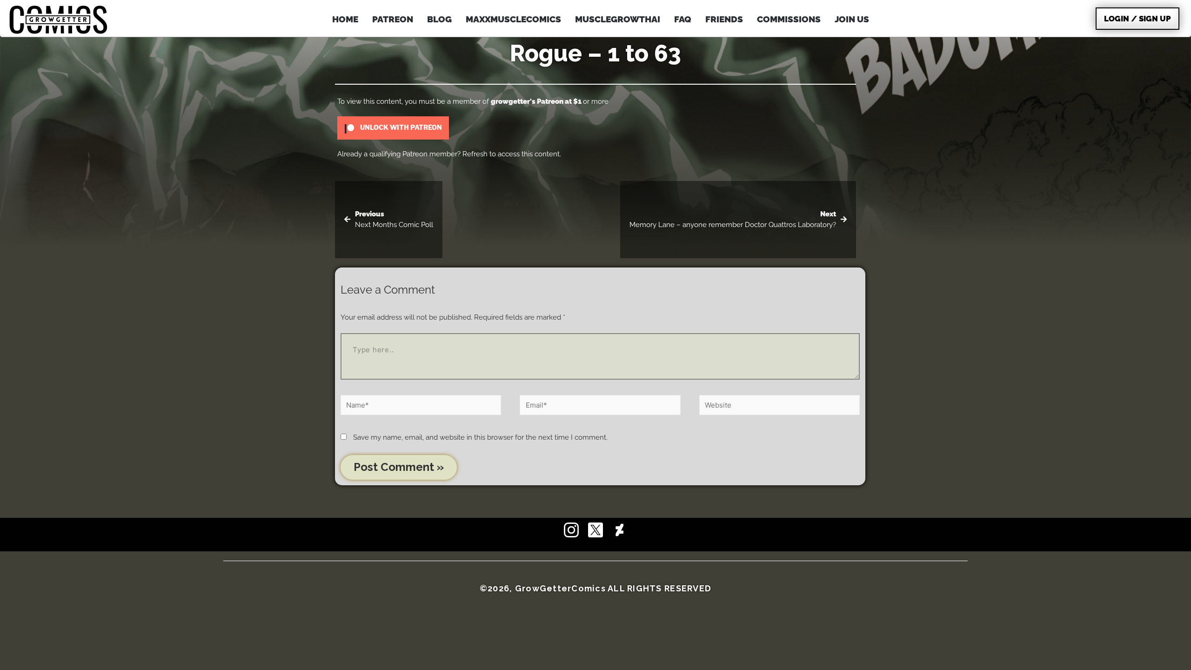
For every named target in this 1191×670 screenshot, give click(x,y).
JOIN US (852, 19)
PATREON (392, 19)
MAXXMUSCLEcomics (513, 19)
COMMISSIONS (789, 19)
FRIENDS (724, 19)
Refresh (475, 154)
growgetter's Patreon (527, 101)
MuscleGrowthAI (617, 19)
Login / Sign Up (1137, 18)
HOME (345, 19)
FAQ (682, 19)
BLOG (439, 19)
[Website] (779, 406)
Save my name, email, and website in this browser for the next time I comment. (480, 437)
